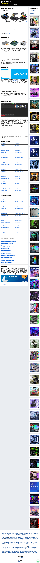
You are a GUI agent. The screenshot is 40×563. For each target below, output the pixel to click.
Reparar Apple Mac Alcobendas (25, 543)
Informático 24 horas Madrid (23, 541)
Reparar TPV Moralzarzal (18, 203)
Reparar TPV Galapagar (17, 181)
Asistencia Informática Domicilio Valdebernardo (8, 241)
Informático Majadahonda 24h (6, 2)
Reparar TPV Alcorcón (17, 148)
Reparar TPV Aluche (3, 145)
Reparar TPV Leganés (3, 192)
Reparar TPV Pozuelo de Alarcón (19, 208)
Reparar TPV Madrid (22, 534)
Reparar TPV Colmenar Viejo (18, 166)
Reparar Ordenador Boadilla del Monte (32, 538)
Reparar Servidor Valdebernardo (6, 250)
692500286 (21, 557)
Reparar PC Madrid (16, 534)
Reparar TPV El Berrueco (18, 174)
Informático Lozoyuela (23, 547)
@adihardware (20, 561)
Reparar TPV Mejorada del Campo (5, 203)
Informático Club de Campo (10, 534)
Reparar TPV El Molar (3, 176)
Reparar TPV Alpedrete (17, 150)
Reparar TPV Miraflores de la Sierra (19, 201)
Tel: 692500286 (15, 4)
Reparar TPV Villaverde (4, 229)
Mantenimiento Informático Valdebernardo (7, 260)
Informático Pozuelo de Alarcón (6, 548)
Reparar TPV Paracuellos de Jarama (19, 206)
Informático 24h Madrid (15, 541)
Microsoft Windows (15, 80)
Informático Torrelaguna (31, 548)
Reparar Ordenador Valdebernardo (6, 253)
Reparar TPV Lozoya (17, 188)
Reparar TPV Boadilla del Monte (5, 159)
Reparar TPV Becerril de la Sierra (19, 155)
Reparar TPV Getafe (3, 183)
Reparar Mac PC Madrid (16, 532)
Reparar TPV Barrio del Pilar (4, 157)
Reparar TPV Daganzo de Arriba (19, 171)
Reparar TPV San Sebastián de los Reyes (20, 213)
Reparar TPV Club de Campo (18, 164)
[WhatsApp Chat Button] (38, 561)
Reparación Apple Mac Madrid (21, 533)
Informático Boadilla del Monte (20, 537)
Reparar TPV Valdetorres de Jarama (5, 232)
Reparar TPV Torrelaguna (4, 218)
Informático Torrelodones (31, 541)
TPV (30, 1)
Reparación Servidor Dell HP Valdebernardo (7, 246)
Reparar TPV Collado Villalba (18, 169)
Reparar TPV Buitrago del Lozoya (19, 157)
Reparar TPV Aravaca (3, 152)
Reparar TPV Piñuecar (3, 210)
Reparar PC (34, 1)
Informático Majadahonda (8, 541)
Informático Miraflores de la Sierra (15, 547)
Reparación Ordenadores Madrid (32, 532)
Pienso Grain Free (16, 552)
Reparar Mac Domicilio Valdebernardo (7, 243)
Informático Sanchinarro (23, 548)
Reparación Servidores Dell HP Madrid (33, 546)
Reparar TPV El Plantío (17, 176)
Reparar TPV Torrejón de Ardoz (18, 220)
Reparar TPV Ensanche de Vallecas (5, 178)
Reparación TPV (32, 13)
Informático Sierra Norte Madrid (24, 542)
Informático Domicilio (33, 10)
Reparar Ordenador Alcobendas (9, 538)
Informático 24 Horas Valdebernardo (6, 262)
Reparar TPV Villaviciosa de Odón (5, 227)
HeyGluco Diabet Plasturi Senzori (9, 552)
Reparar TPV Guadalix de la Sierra (5, 185)
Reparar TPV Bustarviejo (18, 159)
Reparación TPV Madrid (13, 533)
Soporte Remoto (26, 1)
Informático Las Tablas (24, 546)
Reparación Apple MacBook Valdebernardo (7, 259)
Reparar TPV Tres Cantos (4, 220)
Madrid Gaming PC (21, 553)
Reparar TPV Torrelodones (18, 218)
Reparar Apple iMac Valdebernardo (6, 257)
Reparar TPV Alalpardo (17, 145)
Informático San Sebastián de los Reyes (7, 539)
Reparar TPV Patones (3, 208)
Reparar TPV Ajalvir (3, 143)
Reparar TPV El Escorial (4, 174)
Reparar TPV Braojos (3, 155)
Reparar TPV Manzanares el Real (5, 199)
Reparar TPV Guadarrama (18, 183)
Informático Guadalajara (17, 538)
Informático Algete (32, 543)
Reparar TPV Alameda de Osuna (5, 148)
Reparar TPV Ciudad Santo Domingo (5, 164)
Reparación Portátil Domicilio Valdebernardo (8, 240)
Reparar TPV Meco (3, 201)
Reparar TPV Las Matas (4, 190)
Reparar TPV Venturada (18, 222)
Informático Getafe (29, 539)
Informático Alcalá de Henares (16, 543)
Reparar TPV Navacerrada (4, 206)
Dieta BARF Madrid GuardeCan (15, 551)
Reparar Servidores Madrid (24, 532)
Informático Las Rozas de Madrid (15, 546)
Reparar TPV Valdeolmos (18, 229)
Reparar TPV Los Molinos (18, 192)
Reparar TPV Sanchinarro (18, 215)
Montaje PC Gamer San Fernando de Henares (26, 551)
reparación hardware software (20, 22)
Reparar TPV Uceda (17, 232)
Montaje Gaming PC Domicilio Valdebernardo (8, 255)
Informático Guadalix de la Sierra (6, 546)
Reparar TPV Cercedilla (4, 162)
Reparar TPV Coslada (3, 171)
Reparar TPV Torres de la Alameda (5, 222)
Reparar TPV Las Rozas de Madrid (5, 188)
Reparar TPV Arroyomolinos (18, 152)
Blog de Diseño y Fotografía (23, 552)
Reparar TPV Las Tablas (18, 190)
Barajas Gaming (10, 532)
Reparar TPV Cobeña (3, 166)
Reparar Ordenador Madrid (29, 534)
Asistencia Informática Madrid (30, 533)
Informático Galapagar (23, 539)
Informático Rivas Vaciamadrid (15, 548)
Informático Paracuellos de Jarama (32, 547)
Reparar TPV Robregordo (4, 213)
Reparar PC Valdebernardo (5, 248)
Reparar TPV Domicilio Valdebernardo (6, 245)
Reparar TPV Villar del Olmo (18, 227)
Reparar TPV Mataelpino (18, 199)
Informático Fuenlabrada (31, 552)
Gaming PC (14, 1)
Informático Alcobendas (12, 537)
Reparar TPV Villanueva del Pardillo (19, 225)
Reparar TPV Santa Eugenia (4, 215)
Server (21, 1)
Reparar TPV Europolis (17, 178)
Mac (18, 1)
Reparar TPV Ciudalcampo (18, 162)
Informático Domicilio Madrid (6, 551)
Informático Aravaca (24, 538)
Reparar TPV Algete (17, 143)
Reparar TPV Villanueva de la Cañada (5, 225)
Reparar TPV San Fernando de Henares (19, 210)
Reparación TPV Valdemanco (5, 284)
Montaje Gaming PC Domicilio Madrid (15, 542)
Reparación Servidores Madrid (6, 533)
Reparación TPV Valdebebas (5, 283)
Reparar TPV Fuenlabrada (4, 181)
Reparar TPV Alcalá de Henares (5, 150)
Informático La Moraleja (16, 539)
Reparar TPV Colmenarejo (4, 169)
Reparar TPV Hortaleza (17, 185)
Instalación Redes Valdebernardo (6, 252)
